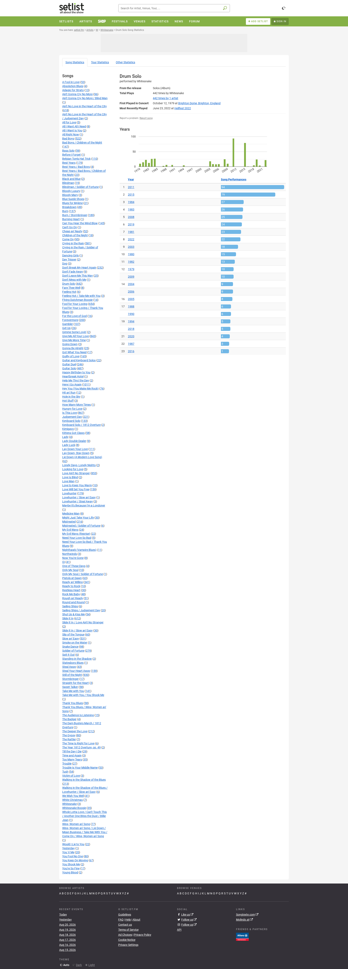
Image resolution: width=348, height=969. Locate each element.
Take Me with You (73, 691)
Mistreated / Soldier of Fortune (81, 525)
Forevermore (70, 320)
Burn (65, 211)
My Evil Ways (70, 529)
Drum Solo (68, 283)
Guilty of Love (70, 356)
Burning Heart (71, 219)
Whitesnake (69, 803)
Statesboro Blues (73, 662)
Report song (146, 118)
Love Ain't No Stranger (76, 473)
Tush (65, 771)
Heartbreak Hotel (73, 376)
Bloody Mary (70, 195)
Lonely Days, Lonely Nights (79, 465)
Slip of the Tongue (73, 634)
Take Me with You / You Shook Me (83, 695)
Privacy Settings (128, 944)
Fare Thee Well (71, 287)
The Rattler (69, 739)
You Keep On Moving (75, 860)
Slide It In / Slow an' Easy (77, 630)
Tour (100, 62)
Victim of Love (71, 775)
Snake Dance (70, 646)
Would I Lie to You (73, 844)
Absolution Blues (72, 86)
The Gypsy (68, 735)
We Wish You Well (73, 795)
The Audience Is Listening (78, 715)
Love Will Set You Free (75, 489)
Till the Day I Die (72, 751)
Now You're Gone (73, 558)
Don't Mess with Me (74, 279)
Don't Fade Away (72, 271)
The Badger (69, 719)
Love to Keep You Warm (77, 485)
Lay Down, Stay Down (75, 453)
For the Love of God (74, 316)
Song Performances (233, 179)
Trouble (66, 763)
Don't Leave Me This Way (77, 275)
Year (131, 179)
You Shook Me (71, 864)
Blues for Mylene (72, 203)
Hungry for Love (72, 408)
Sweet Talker (70, 687)
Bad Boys (68, 138)
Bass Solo (68, 150)
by (165, 98)
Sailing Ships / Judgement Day (81, 610)
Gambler (67, 324)
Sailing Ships (70, 606)
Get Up (66, 328)
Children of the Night (75, 235)
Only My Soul (70, 570)
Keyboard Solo (71, 420)
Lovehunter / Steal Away (77, 501)
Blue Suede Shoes (73, 199)
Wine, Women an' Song (76, 824)
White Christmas (72, 799)
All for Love (69, 122)
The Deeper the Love (74, 731)
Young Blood (70, 872)
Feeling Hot (69, 291)
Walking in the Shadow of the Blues (84, 779)
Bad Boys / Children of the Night (82, 142)
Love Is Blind (70, 477)
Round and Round (73, 602)
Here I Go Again (72, 384)
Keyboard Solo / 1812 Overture (81, 424)
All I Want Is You (72, 130)
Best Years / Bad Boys (76, 166)
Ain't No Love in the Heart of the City (84, 106)
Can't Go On (69, 227)
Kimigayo (68, 428)
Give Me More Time (74, 340)
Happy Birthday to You (76, 372)
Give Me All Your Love (75, 336)
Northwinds (69, 553)
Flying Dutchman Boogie (77, 299)
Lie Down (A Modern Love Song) (82, 457)
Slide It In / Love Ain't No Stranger (83, 622)
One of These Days (73, 566)
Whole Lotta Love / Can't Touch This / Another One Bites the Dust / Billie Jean (84, 816)
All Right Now (70, 134)
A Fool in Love (71, 82)
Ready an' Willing (72, 582)
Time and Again (72, 755)
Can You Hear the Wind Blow (80, 223)
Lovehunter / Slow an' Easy (79, 497)
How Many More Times (76, 404)
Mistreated (69, 521)
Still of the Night (72, 674)
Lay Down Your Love (75, 449)
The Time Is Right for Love (78, 743)
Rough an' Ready (72, 598)
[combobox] (174, 8)
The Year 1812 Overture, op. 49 (81, 747)
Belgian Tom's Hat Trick (76, 158)
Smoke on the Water (74, 642)
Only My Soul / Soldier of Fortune (82, 574)
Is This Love (69, 412)
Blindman (68, 182)
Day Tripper (69, 259)
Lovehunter (69, 493)
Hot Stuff (68, 400)
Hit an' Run (69, 392)
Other (125, 62)
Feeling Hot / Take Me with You (81, 295)
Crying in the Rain (73, 243)
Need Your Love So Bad (76, 537)
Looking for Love (72, 469)
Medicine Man (71, 513)
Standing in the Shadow (77, 658)
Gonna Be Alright (72, 348)
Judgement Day (72, 416)
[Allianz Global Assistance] (242, 936)
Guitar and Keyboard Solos (79, 360)
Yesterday (68, 848)
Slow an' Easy (70, 638)
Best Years (69, 162)
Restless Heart (71, 590)
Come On (68, 239)
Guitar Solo (69, 368)
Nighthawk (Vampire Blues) (79, 549)
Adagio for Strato (73, 90)
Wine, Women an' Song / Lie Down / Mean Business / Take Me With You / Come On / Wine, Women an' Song (84, 832)
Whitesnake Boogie (74, 808)
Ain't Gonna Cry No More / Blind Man (85, 98)
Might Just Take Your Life (78, 517)
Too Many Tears (72, 759)
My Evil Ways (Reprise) (76, 533)
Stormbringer (70, 678)
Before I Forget (71, 154)
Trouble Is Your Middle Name (80, 767)
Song (74, 62)
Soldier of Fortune (73, 650)
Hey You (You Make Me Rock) (80, 388)
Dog (64, 263)
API (179, 929)
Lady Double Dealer (74, 441)
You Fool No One (72, 856)
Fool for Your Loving (74, 303)
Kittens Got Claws (73, 432)
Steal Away (69, 666)
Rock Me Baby (71, 594)
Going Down (70, 344)
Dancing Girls (70, 255)
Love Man (68, 481)
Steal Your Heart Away (76, 670)
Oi (63, 562)
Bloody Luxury (71, 191)
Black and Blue (71, 178)
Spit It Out (68, 654)
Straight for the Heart (75, 683)
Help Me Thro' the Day (75, 380)
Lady (65, 437)
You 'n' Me (68, 852)
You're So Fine (71, 868)
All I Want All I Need (74, 126)
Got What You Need (74, 352)
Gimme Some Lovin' (74, 332)
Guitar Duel (69, 364)
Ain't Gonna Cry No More (77, 94)
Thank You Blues (72, 703)
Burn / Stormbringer (74, 215)
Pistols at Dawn (72, 578)
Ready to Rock (71, 586)
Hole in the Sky (71, 396)
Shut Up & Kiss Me (73, 614)
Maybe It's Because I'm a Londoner (83, 505)
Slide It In (68, 618)
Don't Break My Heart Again (79, 267)
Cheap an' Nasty (72, 231)
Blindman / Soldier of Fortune (80, 187)
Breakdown (69, 207)
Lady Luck (68, 445)
